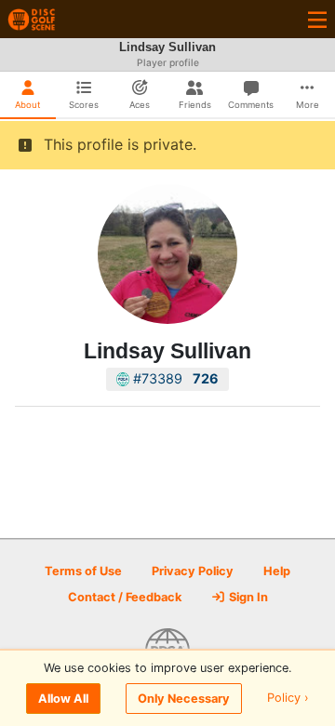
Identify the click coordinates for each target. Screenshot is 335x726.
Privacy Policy (193, 571)
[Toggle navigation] (317, 19)
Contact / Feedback (124, 597)
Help (276, 571)
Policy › (288, 698)
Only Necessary (184, 699)
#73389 (174, 378)
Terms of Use (83, 571)
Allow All (63, 699)
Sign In (247, 597)
